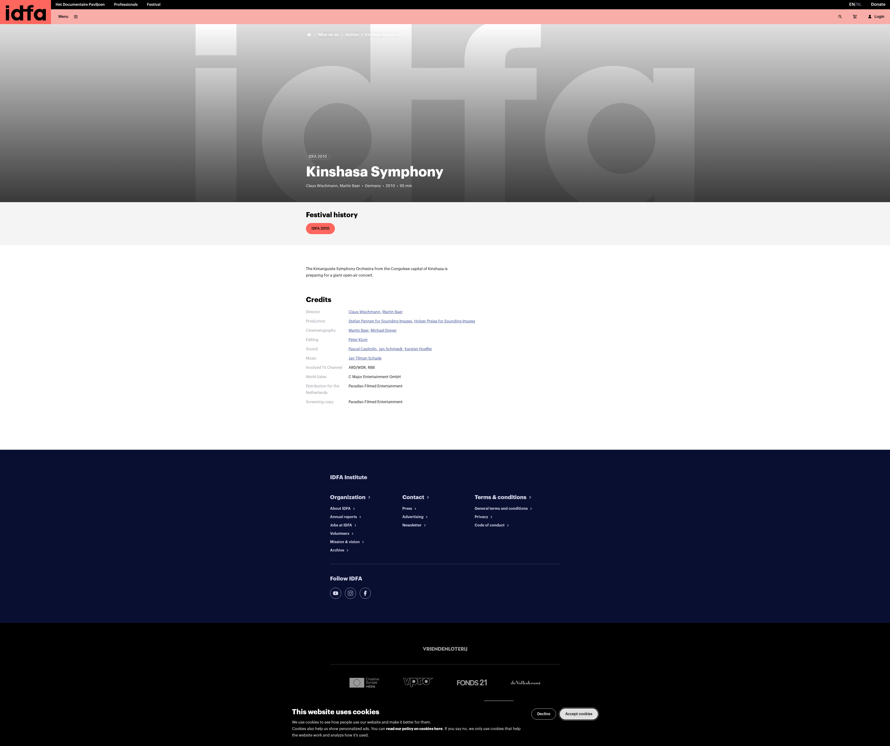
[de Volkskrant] (525, 683)
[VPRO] (418, 682)
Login (879, 17)
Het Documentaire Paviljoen (80, 4)
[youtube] (335, 593)
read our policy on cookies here (414, 729)
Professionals (126, 4)
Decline (543, 714)
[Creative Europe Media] (364, 682)
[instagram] (350, 593)
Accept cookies (578, 714)
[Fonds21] (472, 682)
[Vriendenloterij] (445, 649)
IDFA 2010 (320, 228)
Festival (153, 4)
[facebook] (365, 593)
